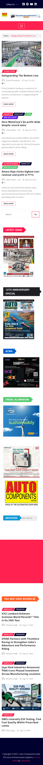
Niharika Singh (12, 625)
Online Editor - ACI (13, 130)
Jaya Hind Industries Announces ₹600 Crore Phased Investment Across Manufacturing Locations (21, 670)
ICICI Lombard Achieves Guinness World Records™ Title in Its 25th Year (20, 617)
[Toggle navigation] (21, 26)
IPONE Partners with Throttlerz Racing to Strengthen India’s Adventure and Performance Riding (20, 643)
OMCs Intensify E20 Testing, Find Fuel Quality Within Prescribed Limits (21, 722)
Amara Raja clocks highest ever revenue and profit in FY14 (21, 173)
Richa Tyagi (10, 730)
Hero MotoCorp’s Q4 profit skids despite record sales (21, 123)
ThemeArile (25, 760)
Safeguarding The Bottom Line (23, 36)
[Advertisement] (21, 561)
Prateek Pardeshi (13, 80)
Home (6, 36)
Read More (9, 104)
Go (35, 214)
